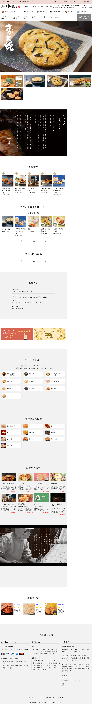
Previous (2, 46)
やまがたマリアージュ (35, 17)
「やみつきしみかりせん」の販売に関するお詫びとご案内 (29, 297)
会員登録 (65, 1)
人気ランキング (28, 12)
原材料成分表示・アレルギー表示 (72, 680)
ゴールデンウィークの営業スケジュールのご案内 (26, 302)
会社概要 (60, 698)
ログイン (56, 1)
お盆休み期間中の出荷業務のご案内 (22, 291)
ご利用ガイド (75, 1)
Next (89, 46)
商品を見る (9, 144)
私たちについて (84, 12)
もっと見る (33, 241)
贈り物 (70, 12)
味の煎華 (45, 17)
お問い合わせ (87, 1)
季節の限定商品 (57, 12)
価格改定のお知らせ (18, 308)
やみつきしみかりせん (11, 12)
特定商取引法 (50, 698)
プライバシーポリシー (35, 698)
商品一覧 (42, 12)
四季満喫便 (25, 17)
